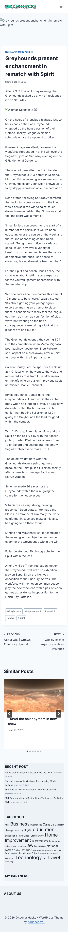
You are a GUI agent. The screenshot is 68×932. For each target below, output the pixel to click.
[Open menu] (61, 6)
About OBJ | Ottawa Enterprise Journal (17, 639)
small (55, 853)
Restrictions (24, 853)
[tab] (27, 751)
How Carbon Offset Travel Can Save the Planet (29, 772)
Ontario (25, 850)
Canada (48, 824)
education (43, 829)
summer (10, 858)
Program (57, 850)
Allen (7, 825)
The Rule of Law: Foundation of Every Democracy (30, 789)
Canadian (59, 825)
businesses (36, 824)
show (10, 618)
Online (17, 850)
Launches (21, 846)
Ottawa (34, 850)
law (30, 845)
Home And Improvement (19, 52)
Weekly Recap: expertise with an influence (52, 641)
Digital (28, 830)
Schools (42, 853)
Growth (40, 836)
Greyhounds (14, 611)
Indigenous (54, 841)
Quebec (14, 853)
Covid (16, 830)
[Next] (58, 714)
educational (11, 835)
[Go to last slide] (9, 714)
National (52, 846)
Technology (28, 857)
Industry (8, 846)
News (9, 850)
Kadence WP (36, 922)
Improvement (33, 611)
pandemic (49, 850)
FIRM (20, 836)
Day (21, 830)
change (9, 830)
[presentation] (34, 695)
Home (51, 835)
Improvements (40, 840)
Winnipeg (9, 862)
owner (41, 850)
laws (36, 846)
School (35, 853)
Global (26, 835)
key (14, 846)
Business (20, 824)
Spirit (21, 618)
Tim (44, 858)
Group (34, 836)
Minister (42, 846)
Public (8, 853)
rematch (50, 611)
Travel (53, 857)
